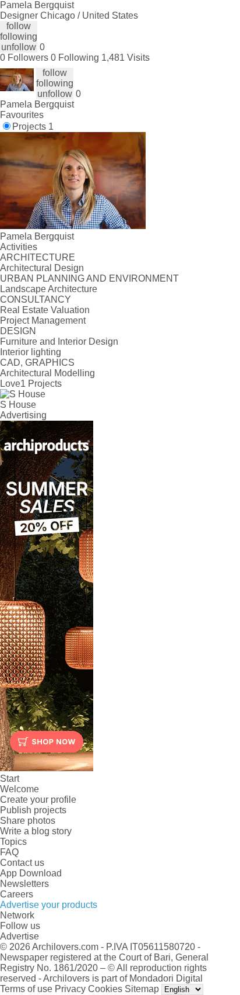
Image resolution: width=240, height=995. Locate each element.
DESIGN (18, 331)
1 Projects (41, 384)
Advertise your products (48, 905)
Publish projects (33, 810)
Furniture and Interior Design (59, 341)
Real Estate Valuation (45, 310)
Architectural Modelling (47, 373)
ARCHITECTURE (37, 257)
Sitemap (142, 989)
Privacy (70, 989)
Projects (33, 126)
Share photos (27, 821)
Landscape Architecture (48, 289)
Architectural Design (42, 268)
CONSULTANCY (35, 299)
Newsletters (24, 884)
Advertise (19, 936)
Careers (16, 894)
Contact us (22, 863)
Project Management (43, 320)
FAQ (9, 852)
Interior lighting (30, 352)
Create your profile (38, 800)
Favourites (22, 115)
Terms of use (26, 989)
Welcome (19, 789)
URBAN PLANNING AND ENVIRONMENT (89, 278)
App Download (31, 873)
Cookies (105, 989)
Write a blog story (36, 831)
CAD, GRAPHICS (37, 363)
